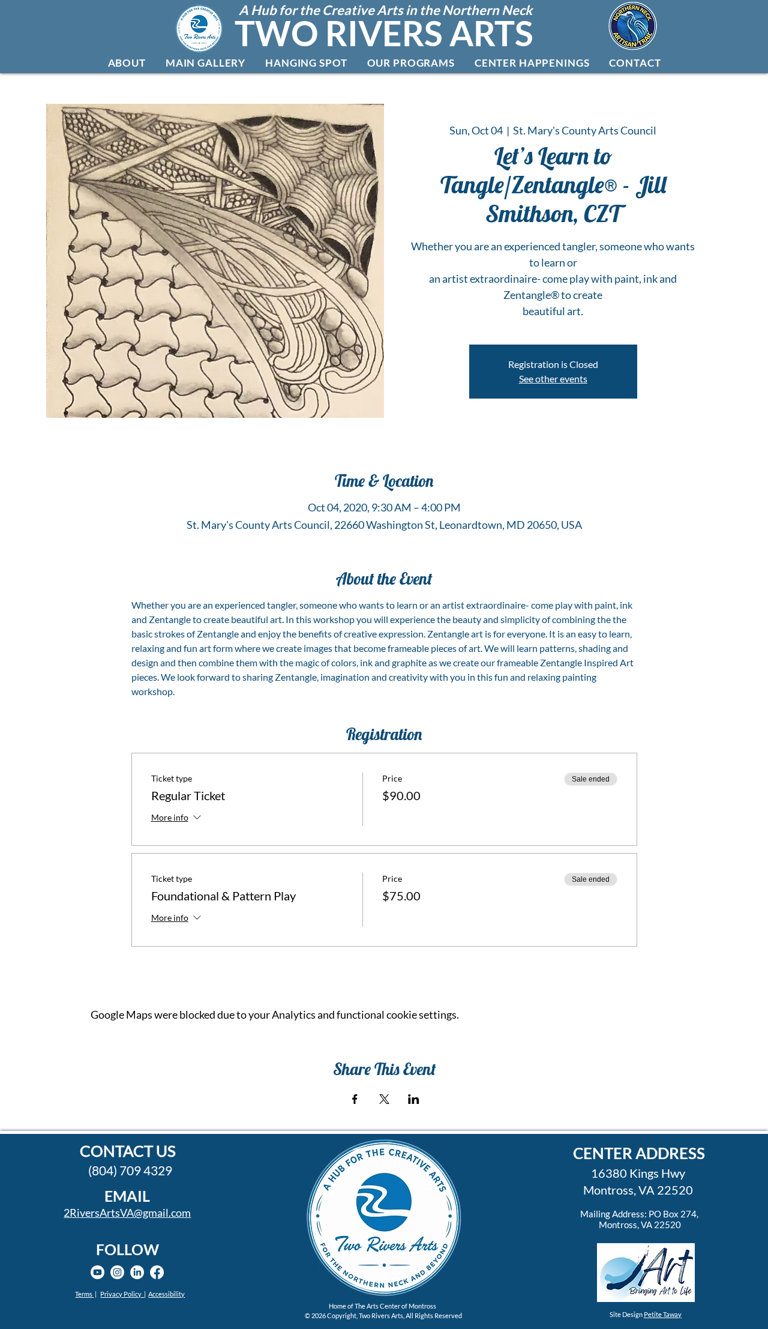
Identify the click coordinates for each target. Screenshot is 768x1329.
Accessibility (166, 1294)
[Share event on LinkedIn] (413, 1099)
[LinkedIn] (137, 1272)
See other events (553, 378)
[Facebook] (157, 1272)
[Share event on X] (384, 1099)
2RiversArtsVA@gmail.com (127, 1212)
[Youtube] (97, 1272)
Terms (84, 1294)
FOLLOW (127, 1249)
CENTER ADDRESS (639, 1153)
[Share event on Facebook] (355, 1099)
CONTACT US (128, 1150)
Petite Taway (663, 1314)
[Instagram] (117, 1272)
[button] (126, 62)
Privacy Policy (122, 1294)
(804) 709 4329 (130, 1170)
